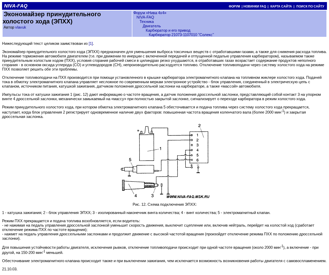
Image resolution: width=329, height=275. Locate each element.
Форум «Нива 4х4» (149, 13)
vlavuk (20, 27)
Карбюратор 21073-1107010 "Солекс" (181, 34)
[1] (91, 43)
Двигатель (152, 26)
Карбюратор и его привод (168, 30)
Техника (147, 21)
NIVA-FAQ (145, 17)
